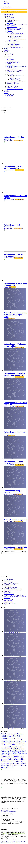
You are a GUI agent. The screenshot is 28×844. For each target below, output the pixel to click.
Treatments (7, 16)
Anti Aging (9, 736)
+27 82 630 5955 (5, 810)
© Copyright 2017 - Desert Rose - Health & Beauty (13, 841)
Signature (16, 761)
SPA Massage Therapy (9, 584)
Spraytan (12, 763)
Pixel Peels (9, 761)
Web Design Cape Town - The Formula (10, 842)
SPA (8, 763)
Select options (18, 140)
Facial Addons (10, 19)
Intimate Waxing (5, 754)
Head (25, 753)
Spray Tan (9, 31)
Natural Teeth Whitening (10, 603)
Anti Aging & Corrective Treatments (12, 588)
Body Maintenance (8, 602)
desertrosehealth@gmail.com (8, 811)
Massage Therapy (11, 40)
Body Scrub (14, 738)
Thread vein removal (15, 765)
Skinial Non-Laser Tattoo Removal (12, 590)
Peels (3, 761)
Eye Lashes (7, 745)
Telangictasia (10, 23)
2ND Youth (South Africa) (7, 733)
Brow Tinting (22, 741)
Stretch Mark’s (21, 763)
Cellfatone (3, 743)
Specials (6, 48)
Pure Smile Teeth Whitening (13, 29)
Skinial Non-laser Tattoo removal (15, 47)
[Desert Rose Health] (6, 7)
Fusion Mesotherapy (12, 587)
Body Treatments (8, 600)
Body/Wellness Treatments (13, 44)
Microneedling (10, 21)
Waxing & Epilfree (14, 37)
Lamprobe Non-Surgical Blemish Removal (14, 595)
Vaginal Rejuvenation (12, 27)
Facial (13, 745)
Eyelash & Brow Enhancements (11, 583)
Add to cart (12, 287)
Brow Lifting (14, 741)
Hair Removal (10, 32)
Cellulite (8, 743)
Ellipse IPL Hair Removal (15, 36)
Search (23, 551)
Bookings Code (10, 53)
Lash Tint (11, 754)
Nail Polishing (10, 759)
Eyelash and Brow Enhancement (15, 28)
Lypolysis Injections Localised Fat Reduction (15, 596)
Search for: (3, 551)
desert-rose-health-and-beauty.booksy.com (14, 833)
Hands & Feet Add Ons (16, 753)
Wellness (10, 767)
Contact (6, 51)
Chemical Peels (7, 592)
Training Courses (8, 14)
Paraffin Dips (19, 759)
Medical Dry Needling (12, 45)
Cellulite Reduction (8, 599)
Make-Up (6, 604)
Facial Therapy (10, 17)
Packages (6, 50)
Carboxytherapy (10, 25)
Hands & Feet (7, 598)
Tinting (24, 765)
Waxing (3, 767)
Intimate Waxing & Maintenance (17, 39)
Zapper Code (10, 54)
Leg (14, 754)
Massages (5, 756)
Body (14, 736)
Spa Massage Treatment (13, 41)
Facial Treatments (8, 579)
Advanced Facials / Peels (13, 20)
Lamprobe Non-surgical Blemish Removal (17, 24)
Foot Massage (11, 747)
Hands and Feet (11, 43)
